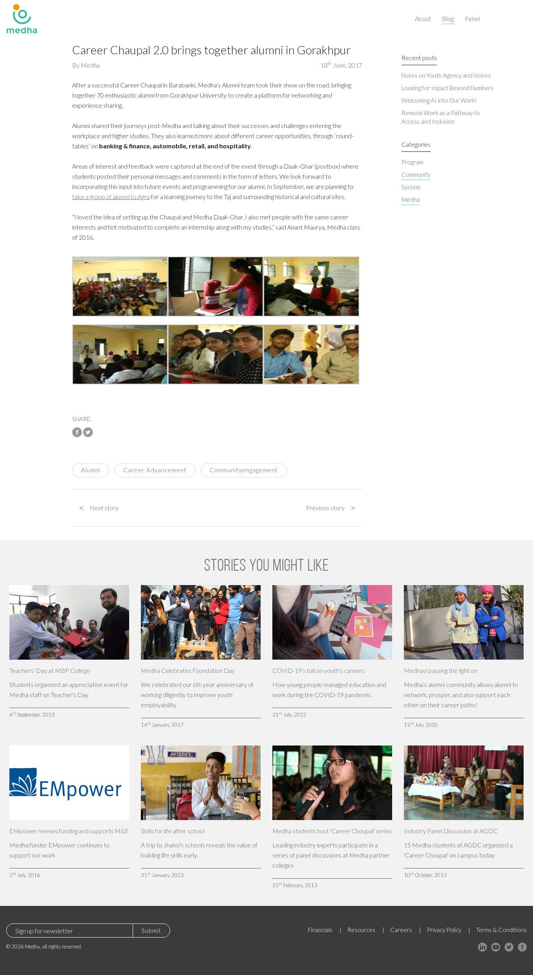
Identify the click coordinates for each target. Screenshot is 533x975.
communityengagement (244, 469)
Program (412, 161)
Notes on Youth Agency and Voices (446, 75)
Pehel (472, 18)
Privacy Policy (444, 929)
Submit (151, 930)
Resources (361, 929)
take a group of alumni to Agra (111, 196)
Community (416, 174)
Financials (320, 929)
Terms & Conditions (501, 929)
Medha (90, 65)
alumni (90, 469)
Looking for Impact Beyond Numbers (448, 87)
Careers (401, 929)
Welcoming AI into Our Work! (439, 100)
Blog (448, 18)
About (423, 18)
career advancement (155, 469)
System (411, 186)
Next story (99, 507)
